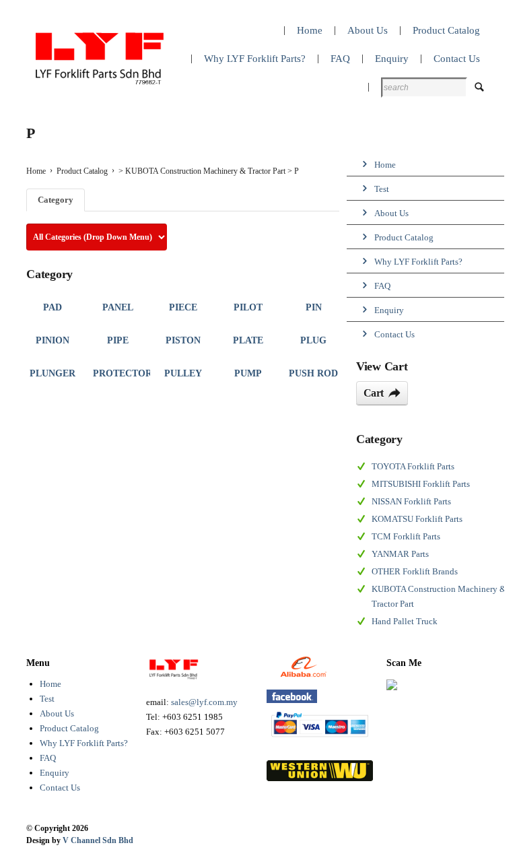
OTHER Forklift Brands (415, 571)
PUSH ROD (313, 373)
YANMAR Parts (400, 554)
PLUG (313, 340)
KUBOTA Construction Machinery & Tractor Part (205, 171)
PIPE (118, 340)
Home (50, 684)
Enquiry (54, 773)
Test (47, 699)
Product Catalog (82, 171)
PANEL (117, 307)
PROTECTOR (122, 373)
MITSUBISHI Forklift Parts (421, 484)
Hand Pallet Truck (405, 621)
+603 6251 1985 (192, 717)
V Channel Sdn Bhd (98, 840)
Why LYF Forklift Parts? (84, 743)
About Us (57, 713)
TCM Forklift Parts (406, 536)
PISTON (183, 340)
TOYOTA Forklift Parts (413, 466)
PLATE (248, 340)
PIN (314, 307)
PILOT (248, 307)
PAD (52, 307)
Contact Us (60, 787)
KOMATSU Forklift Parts (417, 519)
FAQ (48, 758)
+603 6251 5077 (194, 732)
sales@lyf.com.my (204, 702)
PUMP (248, 373)
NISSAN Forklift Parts (411, 501)
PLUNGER (52, 373)
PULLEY (183, 373)
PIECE (183, 307)
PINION (52, 340)
